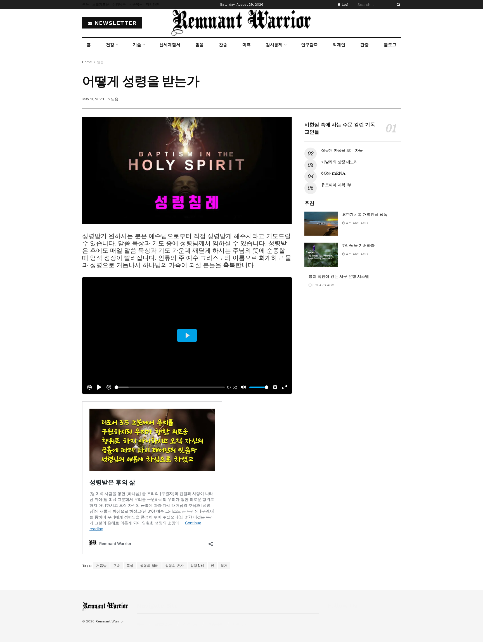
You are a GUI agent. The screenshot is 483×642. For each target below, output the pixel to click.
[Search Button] (397, 4)
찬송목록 (136, 4)
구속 (116, 566)
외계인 (339, 44)
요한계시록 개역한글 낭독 (364, 214)
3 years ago (322, 285)
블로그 (390, 44)
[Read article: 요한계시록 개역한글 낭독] (321, 224)
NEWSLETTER (115, 23)
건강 (110, 44)
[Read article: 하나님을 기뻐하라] (321, 255)
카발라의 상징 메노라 (339, 161)
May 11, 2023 (93, 99)
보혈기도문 (100, 4)
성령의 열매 (149, 566)
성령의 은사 (174, 566)
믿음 (199, 44)
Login (346, 4)
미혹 (246, 44)
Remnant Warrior (110, 621)
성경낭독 (119, 4)
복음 (85, 4)
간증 (364, 44)
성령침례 (197, 566)
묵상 (130, 566)
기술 (137, 44)
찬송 (223, 44)
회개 (224, 566)
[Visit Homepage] (241, 23)
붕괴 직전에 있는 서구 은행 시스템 (339, 276)
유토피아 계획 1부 (336, 184)
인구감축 (309, 44)
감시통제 (274, 44)
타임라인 (152, 4)
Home (87, 62)
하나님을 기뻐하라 (358, 245)
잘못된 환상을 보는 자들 (342, 150)
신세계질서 (169, 44)
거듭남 (101, 566)
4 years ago (356, 223)
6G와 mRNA (333, 173)
